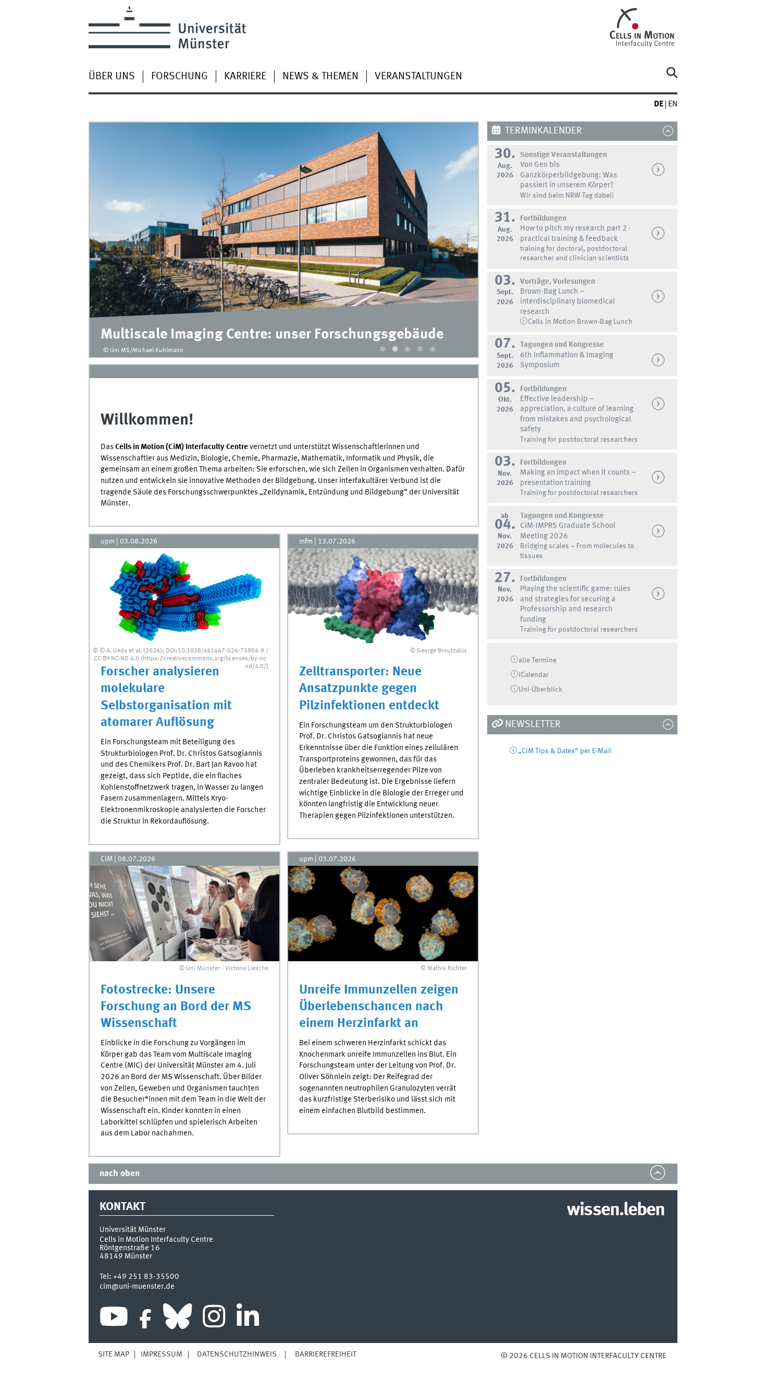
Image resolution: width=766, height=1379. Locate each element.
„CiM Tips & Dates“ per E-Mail (564, 751)
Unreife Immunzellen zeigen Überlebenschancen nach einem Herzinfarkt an (379, 1007)
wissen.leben (615, 1210)
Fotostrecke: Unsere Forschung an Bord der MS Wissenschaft (176, 1007)
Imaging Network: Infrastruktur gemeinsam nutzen (262, 334)
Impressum (161, 1354)
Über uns (112, 76)
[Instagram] (214, 1319)
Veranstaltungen (418, 76)
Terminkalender (543, 131)
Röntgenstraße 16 (130, 1248)
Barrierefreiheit (325, 1354)
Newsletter (533, 724)
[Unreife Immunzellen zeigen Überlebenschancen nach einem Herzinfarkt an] (383, 913)
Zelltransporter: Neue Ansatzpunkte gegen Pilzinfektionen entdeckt (369, 689)
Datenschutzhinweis (237, 1354)
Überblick (540, 689)
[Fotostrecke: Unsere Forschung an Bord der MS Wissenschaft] (185, 913)
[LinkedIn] (248, 1319)
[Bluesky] (177, 1319)
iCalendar (533, 675)
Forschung (179, 76)
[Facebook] (145, 1319)
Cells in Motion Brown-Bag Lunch (580, 321)
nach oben (120, 1173)
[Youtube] (114, 1319)
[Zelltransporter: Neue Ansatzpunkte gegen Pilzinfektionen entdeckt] (383, 595)
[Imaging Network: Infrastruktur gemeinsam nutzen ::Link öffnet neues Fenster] (284, 220)
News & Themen (320, 76)
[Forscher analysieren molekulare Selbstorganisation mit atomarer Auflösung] (185, 595)
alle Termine (537, 660)
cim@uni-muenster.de (137, 1287)
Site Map (113, 1354)
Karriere (245, 76)
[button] (382, 349)
